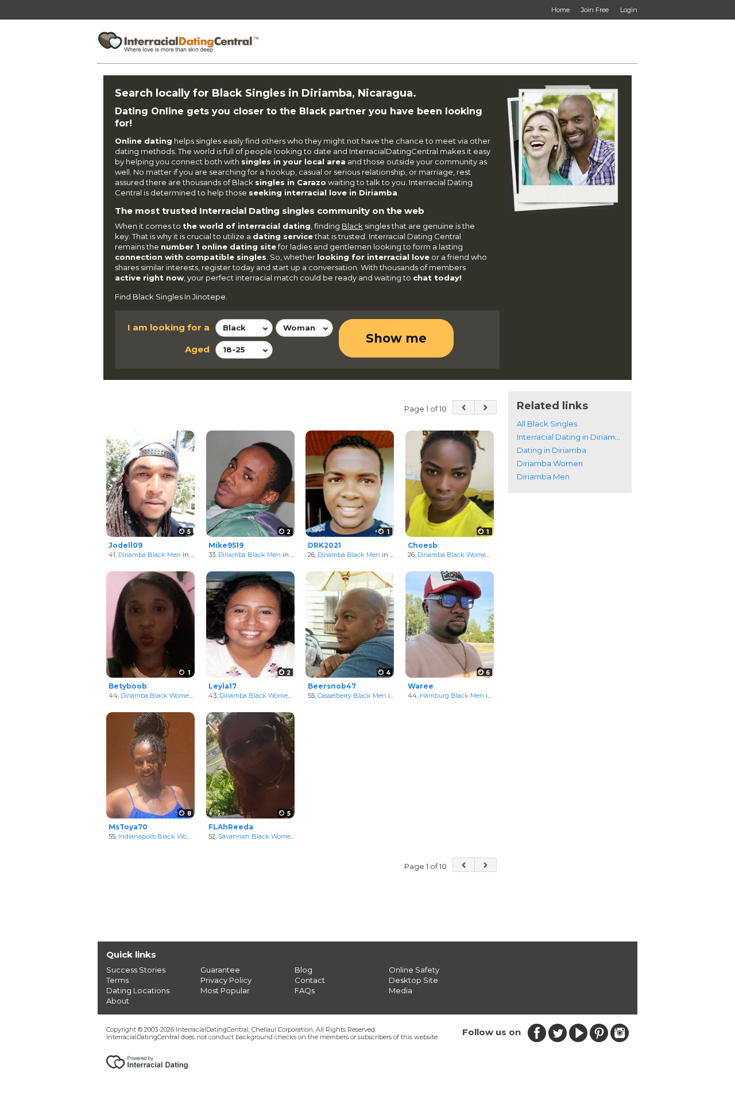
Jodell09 (125, 545)
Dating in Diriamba (551, 450)
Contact (310, 980)
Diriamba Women (550, 463)
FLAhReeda (230, 827)
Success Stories (135, 969)
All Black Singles (547, 423)
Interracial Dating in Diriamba (571, 436)
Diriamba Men (543, 476)
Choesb (423, 545)
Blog (303, 969)
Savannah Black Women (256, 836)
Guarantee (220, 969)
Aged (197, 349)
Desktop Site (413, 980)
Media (400, 990)
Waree (421, 686)
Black (352, 225)
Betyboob (128, 686)
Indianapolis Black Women (159, 836)
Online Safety (414, 969)
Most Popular (225, 990)
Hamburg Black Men (452, 695)
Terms (117, 980)
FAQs (305, 990)
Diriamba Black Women (453, 555)
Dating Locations (137, 990)
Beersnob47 (332, 686)
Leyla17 (222, 686)
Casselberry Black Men (352, 695)
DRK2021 (324, 545)
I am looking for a (168, 327)
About (117, 1000)
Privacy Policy (226, 980)
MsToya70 (128, 827)
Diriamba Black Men (149, 555)
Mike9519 (225, 545)
